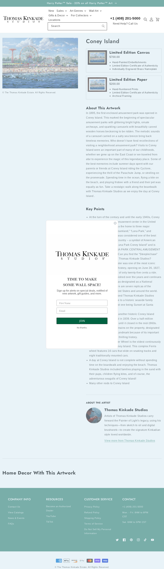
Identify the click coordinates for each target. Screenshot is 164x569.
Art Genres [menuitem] (76, 10)
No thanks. (82, 327)
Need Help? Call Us (125, 23)
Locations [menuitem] (54, 20)
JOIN (82, 321)
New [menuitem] (51, 10)
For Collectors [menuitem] (79, 15)
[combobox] (77, 26)
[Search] (103, 26)
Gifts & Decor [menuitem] (57, 15)
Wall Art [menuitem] (93, 10)
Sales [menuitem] (60, 10)
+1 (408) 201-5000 (125, 18)
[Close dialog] (115, 223)
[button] (145, 19)
